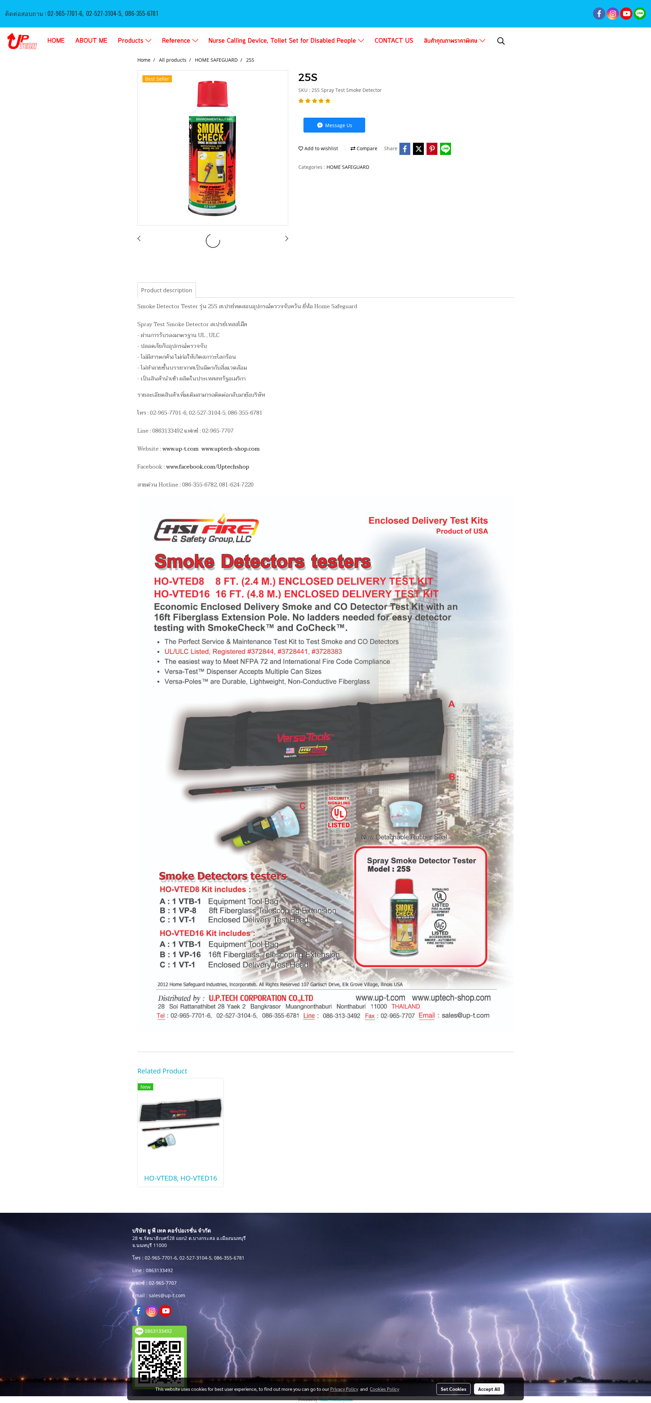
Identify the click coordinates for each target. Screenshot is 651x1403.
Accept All (489, 1389)
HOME (56, 41)
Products (131, 41)
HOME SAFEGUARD (348, 167)
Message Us (338, 125)
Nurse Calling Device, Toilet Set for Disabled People (283, 41)
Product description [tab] (166, 290)
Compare (366, 148)
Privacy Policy (344, 1389)
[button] (501, 41)
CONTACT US (394, 41)
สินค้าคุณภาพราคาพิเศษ (451, 41)
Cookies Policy (384, 1389)
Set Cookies (453, 1389)
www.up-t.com (180, 449)
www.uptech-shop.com (230, 449)
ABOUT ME (91, 41)
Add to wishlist (320, 148)
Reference (177, 41)
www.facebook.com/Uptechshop (207, 467)
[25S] (213, 148)
